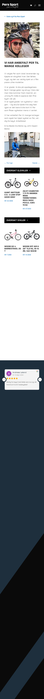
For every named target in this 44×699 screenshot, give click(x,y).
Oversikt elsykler (17, 170)
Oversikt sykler (16, 220)
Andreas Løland (19, 372)
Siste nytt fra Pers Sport (16, 16)
